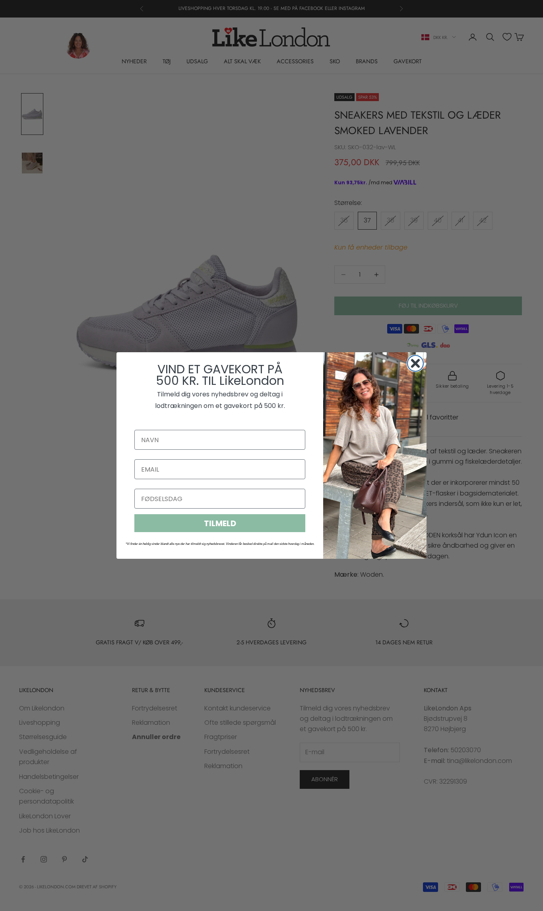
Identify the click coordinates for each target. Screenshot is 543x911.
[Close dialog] (415, 363)
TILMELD (220, 523)
